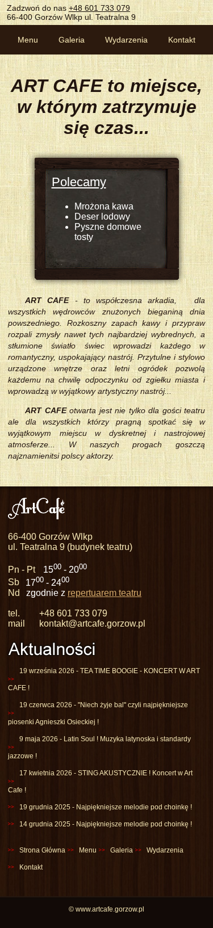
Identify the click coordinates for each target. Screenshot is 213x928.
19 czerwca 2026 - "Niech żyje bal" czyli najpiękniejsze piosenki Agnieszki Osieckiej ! (98, 713)
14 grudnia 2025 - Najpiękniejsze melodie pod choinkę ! (105, 824)
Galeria (72, 39)
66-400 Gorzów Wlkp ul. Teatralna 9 (71, 17)
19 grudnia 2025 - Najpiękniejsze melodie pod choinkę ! (105, 807)
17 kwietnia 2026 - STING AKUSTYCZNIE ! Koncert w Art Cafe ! (100, 781)
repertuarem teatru (104, 593)
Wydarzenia (126, 39)
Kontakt (181, 39)
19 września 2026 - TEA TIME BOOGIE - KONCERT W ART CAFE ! (104, 679)
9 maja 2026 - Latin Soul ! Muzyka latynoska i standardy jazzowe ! (99, 747)
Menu (28, 39)
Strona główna (42, 850)
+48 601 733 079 (99, 7)
